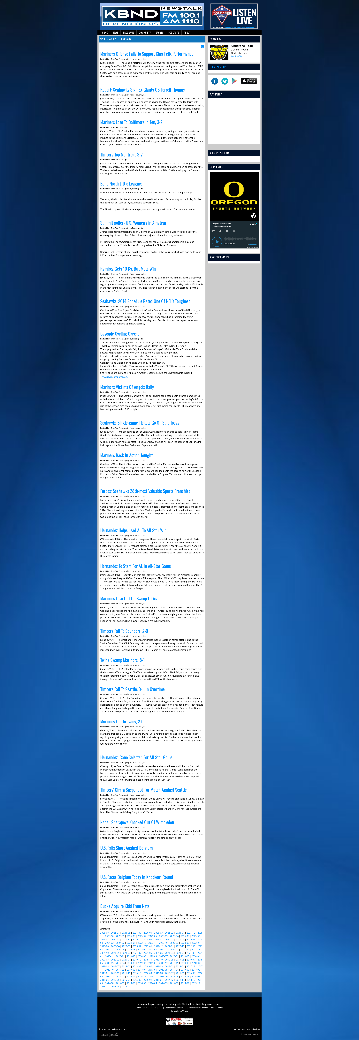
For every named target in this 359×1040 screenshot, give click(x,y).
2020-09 (142, 956)
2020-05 (185, 956)
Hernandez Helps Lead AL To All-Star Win (133, 530)
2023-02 (137, 946)
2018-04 (147, 966)
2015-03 (137, 979)
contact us (218, 1004)
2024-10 (137, 939)
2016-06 (180, 973)
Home (138, 1007)
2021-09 (115, 952)
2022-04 (142, 949)
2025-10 (109, 936)
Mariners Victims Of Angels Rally (127, 386)
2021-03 (180, 952)
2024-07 (169, 939)
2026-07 (115, 932)
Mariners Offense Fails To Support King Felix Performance (146, 53)
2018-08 (104, 966)
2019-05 (109, 963)
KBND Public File (149, 1007)
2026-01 (180, 932)
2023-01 (147, 946)
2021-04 (169, 952)
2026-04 (147, 932)
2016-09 (147, 973)
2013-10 (115, 986)
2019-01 (152, 963)
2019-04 (120, 963)
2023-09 (174, 942)
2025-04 (174, 936)
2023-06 (104, 946)
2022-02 (163, 949)
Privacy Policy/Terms (179, 1011)
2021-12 (185, 949)
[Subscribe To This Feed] (202, 46)
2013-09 (126, 986)
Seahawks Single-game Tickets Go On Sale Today (139, 422)
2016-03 (109, 976)
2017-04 (174, 969)
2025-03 (185, 936)
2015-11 (152, 976)
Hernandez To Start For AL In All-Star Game (135, 566)
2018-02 (169, 966)
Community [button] (145, 32)
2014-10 (191, 979)
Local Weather (218, 67)
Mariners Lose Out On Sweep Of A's (128, 598)
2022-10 (180, 946)
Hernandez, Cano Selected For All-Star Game (136, 757)
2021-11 (196, 949)
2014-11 (180, 979)
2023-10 (163, 942)
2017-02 (196, 969)
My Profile (236, 56)
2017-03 (185, 969)
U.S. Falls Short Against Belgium (126, 847)
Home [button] (105, 32)
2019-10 (158, 959)
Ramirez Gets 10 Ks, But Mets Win (128, 268)
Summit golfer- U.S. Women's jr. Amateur (133, 222)
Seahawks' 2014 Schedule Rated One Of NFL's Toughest (145, 301)
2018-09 (196, 963)
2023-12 (142, 942)
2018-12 (163, 963)
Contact (220, 1007)
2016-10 (137, 973)
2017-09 (120, 969)
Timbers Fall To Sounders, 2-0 (124, 630)
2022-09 (191, 946)
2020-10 (131, 956)
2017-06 (152, 969)
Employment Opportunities (175, 1007)
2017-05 (163, 969)
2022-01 (174, 949)
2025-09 (120, 936)
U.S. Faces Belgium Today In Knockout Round (136, 877)
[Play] (217, 242)
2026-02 (169, 932)
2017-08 (131, 969)
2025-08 (131, 936)
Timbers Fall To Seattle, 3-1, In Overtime (132, 689)
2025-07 (142, 936)
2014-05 (142, 983)
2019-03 (131, 963)
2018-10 (185, 963)
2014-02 (174, 983)
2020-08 (152, 956)
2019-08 (180, 959)
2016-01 (131, 976)
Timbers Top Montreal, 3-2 (121, 154)
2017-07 (142, 969)
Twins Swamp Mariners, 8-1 (122, 660)
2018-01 (180, 966)
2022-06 (120, 949)
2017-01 (104, 973)
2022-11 (169, 946)
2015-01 (158, 979)
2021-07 (137, 952)
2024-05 (191, 939)
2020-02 (115, 959)
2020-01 (126, 959)
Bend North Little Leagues (121, 183)
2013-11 (104, 986)
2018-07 (115, 966)
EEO (160, 1007)
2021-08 (126, 952)
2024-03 (109, 942)
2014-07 (120, 983)
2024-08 (158, 939)
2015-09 (174, 976)
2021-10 (104, 952)
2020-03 (104, 959)
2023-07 (196, 942)
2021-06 (147, 952)
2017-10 (109, 969)
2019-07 (191, 959)
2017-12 (191, 966)
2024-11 (126, 939)
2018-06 (126, 966)
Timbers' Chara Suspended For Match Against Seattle (143, 789)
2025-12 (191, 932)
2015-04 (126, 979)
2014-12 (169, 979)
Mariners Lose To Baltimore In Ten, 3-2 (131, 122)
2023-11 (152, 942)
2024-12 (115, 939)
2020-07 (163, 956)
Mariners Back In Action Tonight (126, 455)
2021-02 (191, 952)
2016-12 (115, 973)
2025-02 (196, 936)
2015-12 (142, 976)
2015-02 (147, 979)
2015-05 (115, 979)
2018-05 (137, 966)
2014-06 (131, 983)
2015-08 (185, 976)
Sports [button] (159, 32)
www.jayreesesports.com (115, 376)
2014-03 (163, 983)
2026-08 (104, 932)
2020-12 (109, 956)
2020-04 (196, 956)
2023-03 (126, 946)
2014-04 (152, 983)
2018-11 (174, 963)
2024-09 (147, 939)
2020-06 (174, 956)
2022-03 (152, 949)
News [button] (115, 32)
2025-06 (152, 936)
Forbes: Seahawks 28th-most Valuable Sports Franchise (145, 491)
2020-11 (120, 956)
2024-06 (180, 939)
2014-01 (185, 983)
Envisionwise (245, 1029)
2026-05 (137, 932)
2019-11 (147, 959)
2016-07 (169, 973)
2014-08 (109, 983)
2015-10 (163, 976)
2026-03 (158, 932)
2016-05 (191, 973)
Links (212, 1007)
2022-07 (109, 949)
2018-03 (158, 966)
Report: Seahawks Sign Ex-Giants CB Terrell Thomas (142, 89)
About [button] (187, 32)
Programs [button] (128, 32)
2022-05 (131, 949)
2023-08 (185, 942)
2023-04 (115, 946)
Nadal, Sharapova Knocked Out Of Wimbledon (137, 822)
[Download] (227, 231)
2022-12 (158, 946)
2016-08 (158, 973)
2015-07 (196, 976)
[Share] (213, 231)
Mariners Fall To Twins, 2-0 (122, 721)
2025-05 (163, 936)
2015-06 (104, 979)
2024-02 (120, 942)
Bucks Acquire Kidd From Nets (124, 906)
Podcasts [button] (173, 32)
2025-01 (104, 939)
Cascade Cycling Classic (119, 333)
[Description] (234, 231)
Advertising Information (198, 1007)
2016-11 (126, 973)
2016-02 (120, 976)
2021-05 (158, 952)
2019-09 (169, 959)
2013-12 (196, 983)
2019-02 (142, 963)
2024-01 (131, 942)
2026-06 (126, 932)
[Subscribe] (220, 231)
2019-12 (137, 959)
